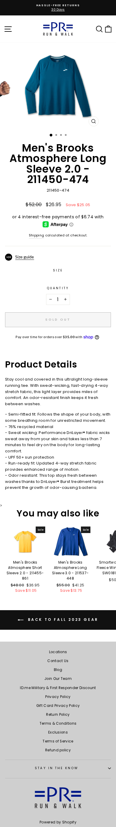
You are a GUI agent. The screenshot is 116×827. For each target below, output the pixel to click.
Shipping (36, 235)
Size (58, 270)
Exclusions (58, 732)
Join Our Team (58, 678)
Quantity (58, 288)
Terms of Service (58, 741)
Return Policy (58, 714)
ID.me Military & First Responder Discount (58, 688)
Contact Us (57, 661)
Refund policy (58, 750)
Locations (58, 652)
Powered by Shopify (58, 822)
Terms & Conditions (58, 723)
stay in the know (56, 768)
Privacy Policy (58, 696)
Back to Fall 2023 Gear (62, 619)
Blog (58, 669)
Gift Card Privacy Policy (58, 705)
